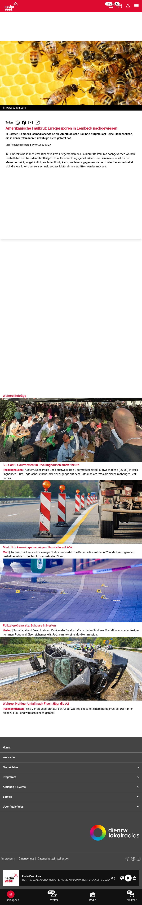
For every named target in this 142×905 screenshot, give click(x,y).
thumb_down (122, 878)
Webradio (9, 757)
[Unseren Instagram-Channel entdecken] (138, 859)
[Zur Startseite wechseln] (11, 6)
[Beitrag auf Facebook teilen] (24, 123)
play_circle (128, 878)
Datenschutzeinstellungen (53, 858)
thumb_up (134, 878)
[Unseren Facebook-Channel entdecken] (133, 859)
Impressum (8, 858)
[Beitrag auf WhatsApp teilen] (18, 123)
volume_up (113, 878)
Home (6, 747)
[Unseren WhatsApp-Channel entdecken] (127, 859)
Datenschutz (26, 858)
